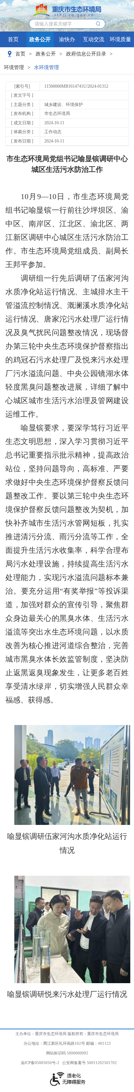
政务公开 (40, 39)
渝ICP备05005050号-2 (40, 1062)
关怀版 (125, 5)
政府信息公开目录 (86, 54)
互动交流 (93, 39)
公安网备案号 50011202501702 (89, 1062)
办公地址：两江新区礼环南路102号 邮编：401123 (67, 1043)
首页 (13, 39)
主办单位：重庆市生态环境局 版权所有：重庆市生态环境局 (67, 1033)
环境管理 (14, 67)
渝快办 (67, 39)
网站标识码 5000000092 (67, 1053)
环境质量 (120, 39)
